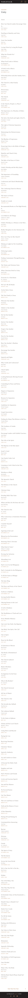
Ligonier (16, 994)
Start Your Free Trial (13, 988)
